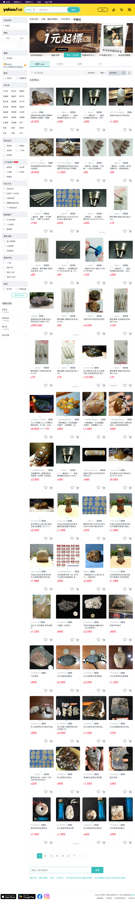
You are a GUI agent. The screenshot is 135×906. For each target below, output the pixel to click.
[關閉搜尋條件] (34, 9)
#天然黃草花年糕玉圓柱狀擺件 (79, 877)
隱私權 (109, 898)
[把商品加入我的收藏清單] (45, 129)
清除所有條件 (19, 295)
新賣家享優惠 (124, 55)
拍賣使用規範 (120, 898)
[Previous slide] (31, 96)
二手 (99, 64)
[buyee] (14, 65)
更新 (132, 895)
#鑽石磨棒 (43, 877)
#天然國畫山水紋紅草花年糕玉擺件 (110, 877)
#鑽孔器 (33, 877)
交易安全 (131, 898)
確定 (21, 44)
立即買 (59, 64)
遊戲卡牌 (55, 55)
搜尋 (97, 870)
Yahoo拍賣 (12, 10)
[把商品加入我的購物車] (51, 129)
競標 (79, 64)
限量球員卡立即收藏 (90, 55)
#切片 (52, 877)
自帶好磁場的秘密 (38, 55)
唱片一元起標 (72, 55)
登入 (103, 9)
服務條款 (100, 898)
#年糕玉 (60, 877)
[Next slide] (52, 96)
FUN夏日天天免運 (107, 55)
